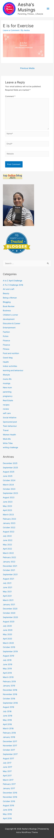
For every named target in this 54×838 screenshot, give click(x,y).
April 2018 (7, 724)
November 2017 (10, 745)
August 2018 (8, 707)
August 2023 (8, 497)
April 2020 (7, 639)
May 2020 (7, 634)
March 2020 (8, 643)
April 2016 (7, 818)
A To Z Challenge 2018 (13, 285)
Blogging (7, 302)
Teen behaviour (10, 426)
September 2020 (10, 617)
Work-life (7, 439)
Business (7, 310)
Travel (5, 430)
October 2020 (9, 613)
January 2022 (9, 562)
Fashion (6, 332)
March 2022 (8, 553)
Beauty (6, 293)
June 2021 (7, 587)
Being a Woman (10, 298)
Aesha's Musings (26, 7)
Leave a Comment (11, 30)
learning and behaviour (13, 370)
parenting (7, 392)
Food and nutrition (11, 353)
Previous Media (27, 68)
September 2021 (10, 574)
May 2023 (7, 506)
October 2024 (9, 480)
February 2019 (9, 681)
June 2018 (7, 716)
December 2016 (10, 793)
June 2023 (7, 502)
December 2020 (10, 609)
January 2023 (9, 523)
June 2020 (7, 630)
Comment (10, 96)
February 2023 (9, 519)
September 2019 (10, 651)
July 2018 (7, 711)
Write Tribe (8, 443)
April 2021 (7, 596)
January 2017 (9, 788)
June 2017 (7, 767)
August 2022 (8, 532)
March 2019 (8, 677)
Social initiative (9, 417)
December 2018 (10, 690)
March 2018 (8, 728)
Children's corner (10, 315)
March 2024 (8, 485)
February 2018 (9, 733)
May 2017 (7, 771)
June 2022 (7, 540)
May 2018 (7, 720)
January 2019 (9, 686)
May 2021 (7, 591)
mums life (7, 379)
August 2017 (8, 758)
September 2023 (10, 493)
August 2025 (8, 472)
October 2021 (9, 570)
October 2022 (9, 527)
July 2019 (7, 660)
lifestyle (6, 375)
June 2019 (7, 664)
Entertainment (9, 327)
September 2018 (10, 703)
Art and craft (8, 289)
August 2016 (8, 805)
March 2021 (8, 600)
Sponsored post (10, 422)
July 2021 (7, 583)
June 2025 (7, 476)
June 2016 (7, 810)
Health (6, 362)
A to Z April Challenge (12, 281)
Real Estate (8, 400)
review (6, 409)
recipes (6, 405)
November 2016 (10, 797)
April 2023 (7, 510)
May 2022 (7, 544)
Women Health (9, 435)
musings (6, 383)
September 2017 (10, 754)
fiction (5, 336)
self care (7, 413)
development (9, 319)
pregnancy (7, 396)
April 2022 (7, 549)
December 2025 (10, 463)
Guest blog (7, 358)
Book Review (8, 306)
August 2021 (8, 579)
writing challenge (10, 447)
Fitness (6, 349)
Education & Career (11, 323)
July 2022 (7, 536)
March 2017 (8, 780)
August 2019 (8, 656)
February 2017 (9, 784)
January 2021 (9, 604)
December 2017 (10, 741)
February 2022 (9, 557)
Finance (6, 340)
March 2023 (8, 514)
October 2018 (9, 698)
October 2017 (9, 750)
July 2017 (7, 763)
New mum (7, 387)
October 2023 (9, 489)
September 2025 (10, 467)
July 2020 (7, 626)
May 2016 (7, 814)
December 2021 (10, 566)
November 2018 (10, 694)
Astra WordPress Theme (27, 832)
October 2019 (9, 647)
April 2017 (7, 775)
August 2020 (8, 621)
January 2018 (9, 737)
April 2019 (7, 673)
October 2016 (9, 801)
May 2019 (7, 668)
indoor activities (10, 366)
